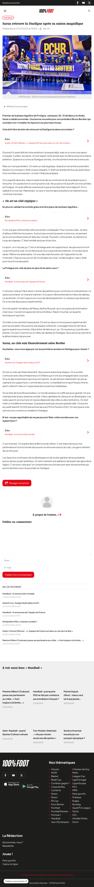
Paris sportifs (79, 793)
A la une (55, 769)
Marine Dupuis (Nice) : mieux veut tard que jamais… (73, 695)
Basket (54, 776)
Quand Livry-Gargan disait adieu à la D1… (21, 603)
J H (59, 514)
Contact (25, 875)
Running (76, 804)
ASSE (54, 772)
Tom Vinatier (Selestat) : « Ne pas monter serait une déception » (44, 734)
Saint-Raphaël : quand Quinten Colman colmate (15, 732)
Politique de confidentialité (60, 875)
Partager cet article (19, 483)
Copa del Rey (58, 786)
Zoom (75, 821)
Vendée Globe (79, 818)
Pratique (76, 797)
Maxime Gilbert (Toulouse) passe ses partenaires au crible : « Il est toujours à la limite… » (43, 640)
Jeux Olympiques (60, 821)
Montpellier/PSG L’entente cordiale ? (19, 621)
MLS (74, 786)
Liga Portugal (79, 779)
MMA (74, 790)
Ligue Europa (79, 783)
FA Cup (55, 800)
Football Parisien (59, 811)
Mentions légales (38, 875)
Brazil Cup (56, 779)
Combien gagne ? (60, 783)
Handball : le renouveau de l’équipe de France (23, 612)
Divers (54, 793)
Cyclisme (56, 790)
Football (55, 807)
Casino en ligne (10, 864)
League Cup (78, 776)
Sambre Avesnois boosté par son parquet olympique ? (74, 734)
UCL (74, 814)
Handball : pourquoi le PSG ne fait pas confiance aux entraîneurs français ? (46, 695)
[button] (89, 10)
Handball (8, 17)
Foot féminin (57, 804)
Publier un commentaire (15, 881)
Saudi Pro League (81, 807)
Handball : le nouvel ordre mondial (18, 593)
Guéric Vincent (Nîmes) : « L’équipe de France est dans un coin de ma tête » (37, 631)
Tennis (75, 811)
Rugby (75, 800)
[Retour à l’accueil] (46, 10)
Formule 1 (56, 814)
